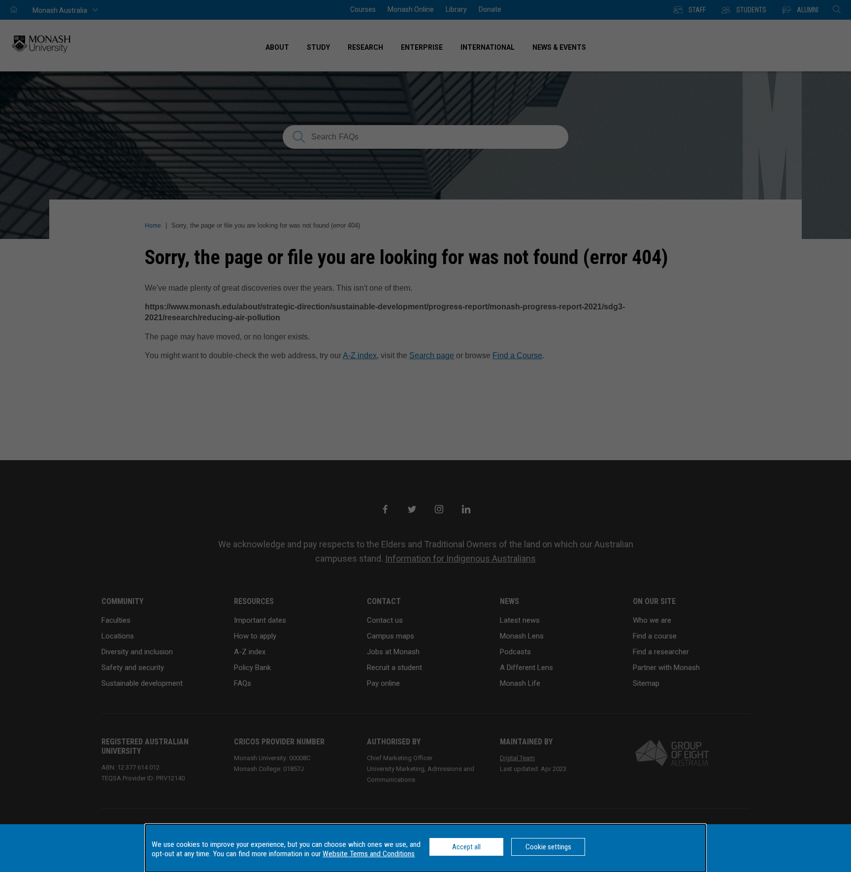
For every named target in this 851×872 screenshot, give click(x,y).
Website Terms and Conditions (369, 853)
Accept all (466, 846)
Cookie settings (548, 846)
